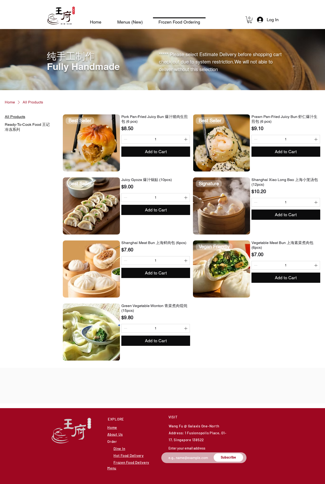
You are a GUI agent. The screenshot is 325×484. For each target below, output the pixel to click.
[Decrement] (125, 139)
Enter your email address (186, 448)
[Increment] (186, 139)
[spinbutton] (155, 139)
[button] (250, 19)
